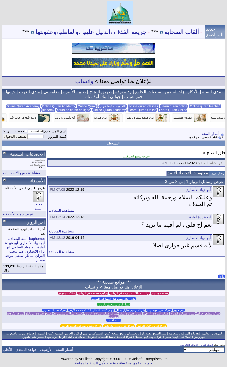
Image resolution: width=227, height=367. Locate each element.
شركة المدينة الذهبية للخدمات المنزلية (110, 336)
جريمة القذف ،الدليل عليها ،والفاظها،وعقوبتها (99, 31)
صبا (21, 251)
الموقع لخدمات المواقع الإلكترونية (196, 345)
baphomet (37, 239)
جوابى (115, 96)
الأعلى (7, 350)
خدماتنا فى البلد (77, 336)
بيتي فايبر (179, 310)
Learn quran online (174, 106)
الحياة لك (186, 336)
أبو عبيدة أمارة (200, 217)
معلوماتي (51, 91)
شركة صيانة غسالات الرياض (101, 313)
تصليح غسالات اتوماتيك (38, 313)
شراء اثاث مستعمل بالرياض (113, 304)
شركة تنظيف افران (208, 313)
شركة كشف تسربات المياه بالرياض (81, 325)
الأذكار (193, 91)
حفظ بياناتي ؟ (13, 131)
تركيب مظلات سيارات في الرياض (129, 293)
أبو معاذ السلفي (24, 247)
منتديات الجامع (148, 91)
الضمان (41, 333)
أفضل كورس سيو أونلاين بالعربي (84, 333)
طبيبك (138, 336)
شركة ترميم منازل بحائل (130, 310)
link (221, 276)
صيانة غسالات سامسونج (68, 313)
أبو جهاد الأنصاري (198, 190)
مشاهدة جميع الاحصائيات (21, 173)
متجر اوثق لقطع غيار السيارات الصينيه (113, 298)
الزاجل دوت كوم (56, 336)
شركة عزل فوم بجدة (159, 310)
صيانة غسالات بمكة (130, 313)
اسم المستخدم (55, 131)
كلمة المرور (57, 136)
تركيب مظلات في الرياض (92, 293)
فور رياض (199, 336)
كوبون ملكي (172, 336)
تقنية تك (146, 333)
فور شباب (133, 96)
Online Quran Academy (58, 106)
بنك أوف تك (95, 96)
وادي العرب (29, 91)
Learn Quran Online (142, 110)
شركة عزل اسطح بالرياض (119, 325)
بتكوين (26, 336)
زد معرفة (123, 91)
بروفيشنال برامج (130, 333)
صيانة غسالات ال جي (156, 313)
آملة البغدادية (17, 239)
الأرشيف (46, 350)
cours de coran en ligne (73, 110)
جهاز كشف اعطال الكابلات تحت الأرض (91, 310)
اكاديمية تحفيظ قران (112, 106)
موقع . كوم (111, 333)
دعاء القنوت (113, 320)
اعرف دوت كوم (153, 336)
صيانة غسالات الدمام (183, 313)
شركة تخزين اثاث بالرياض (151, 325)
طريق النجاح (100, 91)
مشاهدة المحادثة (61, 210)
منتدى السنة (213, 91)
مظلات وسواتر (160, 293)
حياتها (10, 91)
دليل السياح (160, 333)
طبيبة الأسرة (74, 91)
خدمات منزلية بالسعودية (20, 333)
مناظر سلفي (24, 256)
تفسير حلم (38, 336)
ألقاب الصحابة (190, 31)
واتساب (84, 81)
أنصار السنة (210, 134)
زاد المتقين (174, 91)
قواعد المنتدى (26, 350)
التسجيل (113, 143)
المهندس (217, 333)
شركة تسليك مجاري (54, 310)
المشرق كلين (55, 333)
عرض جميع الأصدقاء (18, 214)
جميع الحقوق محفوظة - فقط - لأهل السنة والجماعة (113, 363)
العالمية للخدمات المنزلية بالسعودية (189, 333)
